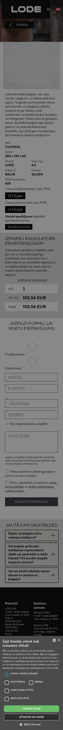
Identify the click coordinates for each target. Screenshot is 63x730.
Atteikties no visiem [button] (31, 717)
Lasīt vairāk (52, 667)
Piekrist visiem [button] (32, 708)
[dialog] (31, 365)
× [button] (59, 640)
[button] (31, 724)
